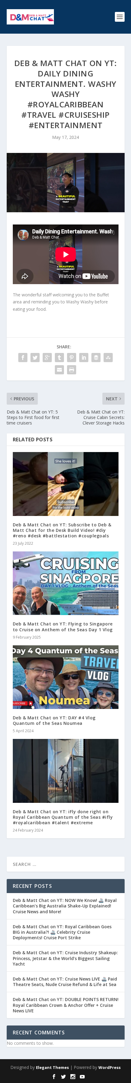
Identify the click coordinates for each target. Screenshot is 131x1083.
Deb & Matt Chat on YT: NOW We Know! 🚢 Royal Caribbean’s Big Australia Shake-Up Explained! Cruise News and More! (65, 905)
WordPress (109, 1067)
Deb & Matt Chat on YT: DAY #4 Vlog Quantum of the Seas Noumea (54, 720)
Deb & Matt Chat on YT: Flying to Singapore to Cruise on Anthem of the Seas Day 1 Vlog (63, 626)
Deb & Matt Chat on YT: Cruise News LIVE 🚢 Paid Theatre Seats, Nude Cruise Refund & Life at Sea (65, 981)
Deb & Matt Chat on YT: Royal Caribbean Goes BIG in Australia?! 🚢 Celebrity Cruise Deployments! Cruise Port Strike (62, 932)
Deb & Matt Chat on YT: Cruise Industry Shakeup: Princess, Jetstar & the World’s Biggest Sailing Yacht (65, 958)
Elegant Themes (52, 1067)
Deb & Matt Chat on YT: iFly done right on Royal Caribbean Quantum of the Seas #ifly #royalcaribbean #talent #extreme (63, 817)
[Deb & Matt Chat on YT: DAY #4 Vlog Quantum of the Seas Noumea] (66, 677)
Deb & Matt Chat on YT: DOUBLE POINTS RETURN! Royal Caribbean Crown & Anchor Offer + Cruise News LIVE (66, 1004)
